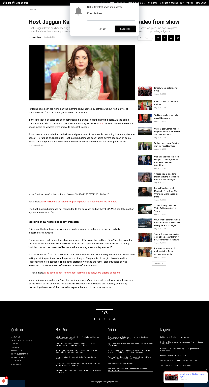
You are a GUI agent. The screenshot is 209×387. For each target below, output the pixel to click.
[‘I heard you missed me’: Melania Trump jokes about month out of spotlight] (145, 177)
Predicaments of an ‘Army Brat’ (173, 355)
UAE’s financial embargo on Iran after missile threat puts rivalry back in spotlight (167, 223)
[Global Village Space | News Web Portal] (15, 3)
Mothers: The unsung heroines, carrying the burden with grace (182, 343)
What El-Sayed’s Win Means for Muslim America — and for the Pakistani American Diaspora (129, 351)
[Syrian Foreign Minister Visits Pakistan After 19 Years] (145, 209)
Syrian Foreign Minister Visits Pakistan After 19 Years (165, 208)
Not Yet (102, 29)
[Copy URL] (177, 38)
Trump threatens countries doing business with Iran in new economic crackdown (166, 237)
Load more (158, 263)
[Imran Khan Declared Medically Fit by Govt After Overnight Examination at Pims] (145, 192)
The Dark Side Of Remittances (121, 363)
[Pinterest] (104, 319)
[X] (164, 38)
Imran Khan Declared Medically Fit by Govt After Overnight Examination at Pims (76, 351)
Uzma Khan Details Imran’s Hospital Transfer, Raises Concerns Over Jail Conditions (76, 344)
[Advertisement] (82, 171)
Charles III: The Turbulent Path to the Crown (179, 360)
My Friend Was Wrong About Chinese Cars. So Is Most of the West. (130, 344)
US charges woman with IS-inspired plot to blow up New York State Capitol (167, 132)
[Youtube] (114, 319)
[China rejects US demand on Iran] (145, 105)
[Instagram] (99, 319)
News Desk (36, 37)
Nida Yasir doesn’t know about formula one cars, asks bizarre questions (82, 272)
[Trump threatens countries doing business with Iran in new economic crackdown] (145, 237)
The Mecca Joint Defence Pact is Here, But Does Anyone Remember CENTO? (128, 338)
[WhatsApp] (171, 38)
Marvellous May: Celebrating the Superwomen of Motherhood (180, 349)
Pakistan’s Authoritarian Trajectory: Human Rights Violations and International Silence (130, 358)
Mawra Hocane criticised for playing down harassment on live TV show (79, 201)
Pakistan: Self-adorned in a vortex (174, 337)
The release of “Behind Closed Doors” (176, 365)
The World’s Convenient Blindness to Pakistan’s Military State (128, 369)
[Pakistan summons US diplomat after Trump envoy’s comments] (145, 252)
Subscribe (125, 29)
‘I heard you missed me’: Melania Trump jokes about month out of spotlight (166, 177)
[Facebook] (158, 38)
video (101, 123)
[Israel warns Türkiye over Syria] (145, 91)
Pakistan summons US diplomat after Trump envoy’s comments (164, 251)
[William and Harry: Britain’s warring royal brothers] (145, 146)
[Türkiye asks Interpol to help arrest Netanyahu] (145, 119)
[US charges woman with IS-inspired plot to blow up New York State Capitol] (145, 131)
